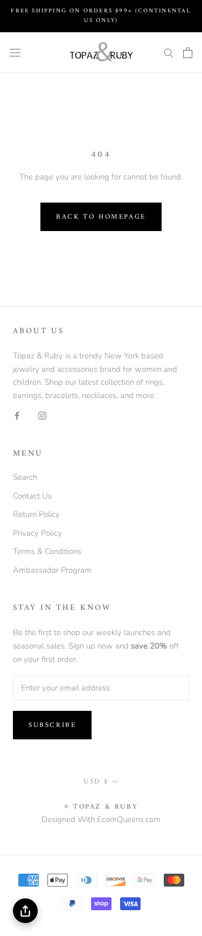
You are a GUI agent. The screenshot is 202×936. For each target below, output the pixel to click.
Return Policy (36, 514)
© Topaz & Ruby (101, 807)
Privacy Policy (37, 533)
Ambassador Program (52, 570)
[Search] (168, 52)
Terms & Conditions (47, 551)
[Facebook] (17, 415)
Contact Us (32, 496)
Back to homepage (101, 217)
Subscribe (52, 725)
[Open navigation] (15, 52)
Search (25, 477)
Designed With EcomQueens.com (101, 819)
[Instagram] (42, 415)
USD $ (96, 781)
